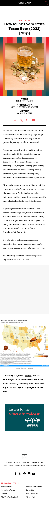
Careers (4, 494)
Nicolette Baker (24, 101)
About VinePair (6, 487)
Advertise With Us (8, 490)
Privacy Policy (31, 497)
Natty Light (32, 134)
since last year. (38, 248)
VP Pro (28, 375)
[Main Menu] (2, 3)
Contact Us (30, 490)
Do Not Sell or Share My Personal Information (24, 465)
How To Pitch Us (32, 494)
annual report (12, 150)
